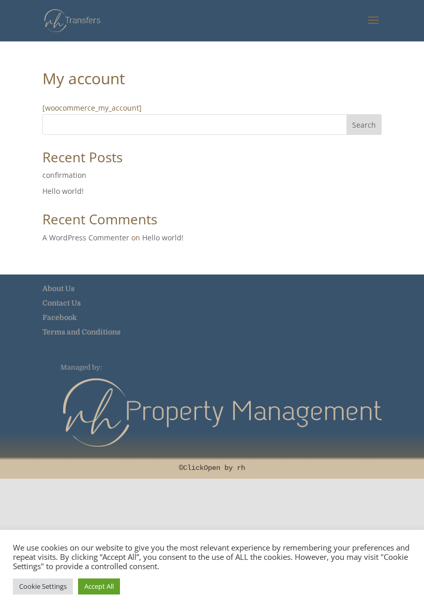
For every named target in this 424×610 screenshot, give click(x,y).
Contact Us (61, 303)
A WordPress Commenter (85, 237)
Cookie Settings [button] (43, 586)
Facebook (59, 317)
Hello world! (63, 191)
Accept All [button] (99, 586)
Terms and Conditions (81, 332)
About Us (58, 288)
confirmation (64, 175)
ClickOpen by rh (214, 468)
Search (364, 125)
